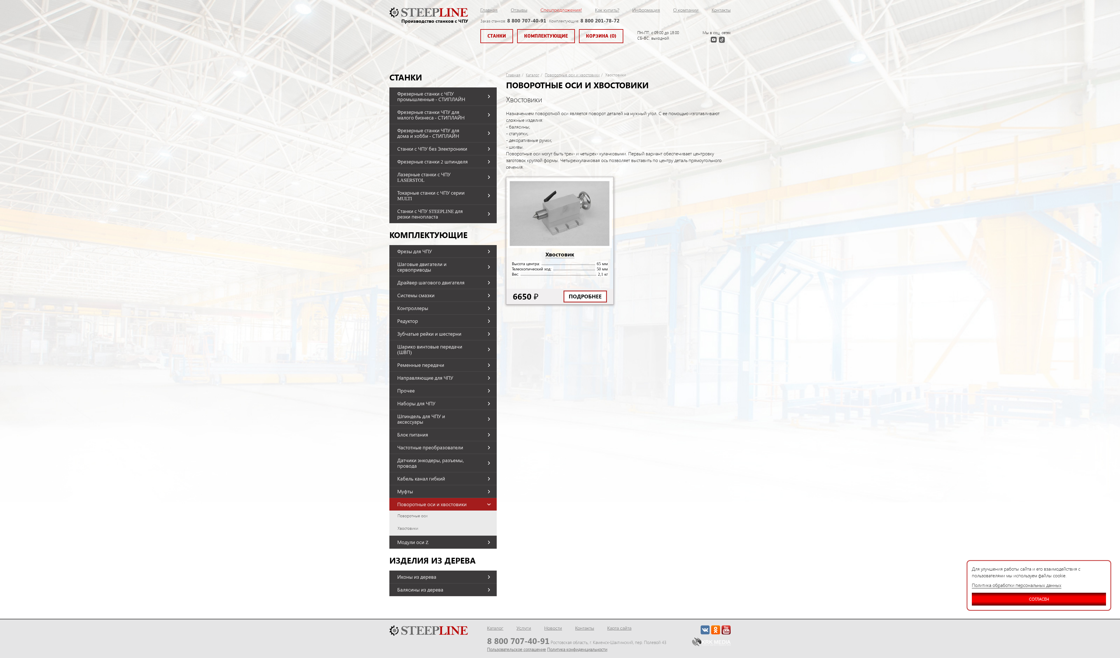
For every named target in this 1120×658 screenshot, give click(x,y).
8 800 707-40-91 (526, 20)
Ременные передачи (420, 365)
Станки (496, 36)
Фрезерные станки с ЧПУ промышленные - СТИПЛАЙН (431, 96)
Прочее (406, 390)
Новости (553, 628)
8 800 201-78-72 (600, 20)
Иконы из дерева (416, 576)
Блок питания (412, 434)
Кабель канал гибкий (421, 478)
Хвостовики (408, 528)
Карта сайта (619, 628)
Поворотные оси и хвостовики (432, 504)
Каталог (532, 75)
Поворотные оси (413, 515)
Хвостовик (559, 254)
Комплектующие (546, 36)
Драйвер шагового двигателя (431, 282)
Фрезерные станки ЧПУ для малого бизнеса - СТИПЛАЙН (431, 115)
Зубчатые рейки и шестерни (429, 333)
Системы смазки (416, 295)
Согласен (1039, 599)
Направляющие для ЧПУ (425, 377)
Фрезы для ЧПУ (414, 251)
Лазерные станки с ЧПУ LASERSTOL (424, 177)
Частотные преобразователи (430, 447)
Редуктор (407, 321)
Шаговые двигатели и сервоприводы (422, 267)
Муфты (405, 491)
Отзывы (519, 10)
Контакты (721, 10)
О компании (686, 10)
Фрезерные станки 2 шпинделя (432, 161)
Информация (646, 10)
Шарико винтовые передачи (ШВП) (429, 349)
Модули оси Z (412, 542)
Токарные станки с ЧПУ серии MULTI (431, 195)
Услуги (524, 628)
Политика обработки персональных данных (1016, 585)
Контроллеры (412, 308)
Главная (489, 10)
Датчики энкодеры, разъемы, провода (430, 463)
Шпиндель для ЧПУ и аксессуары (421, 419)
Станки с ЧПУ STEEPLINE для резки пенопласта (430, 214)
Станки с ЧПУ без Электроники (432, 148)
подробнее (585, 296)
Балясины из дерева (420, 589)
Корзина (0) (601, 36)
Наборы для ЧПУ (416, 403)
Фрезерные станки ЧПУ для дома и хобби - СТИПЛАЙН (428, 133)
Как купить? (607, 10)
